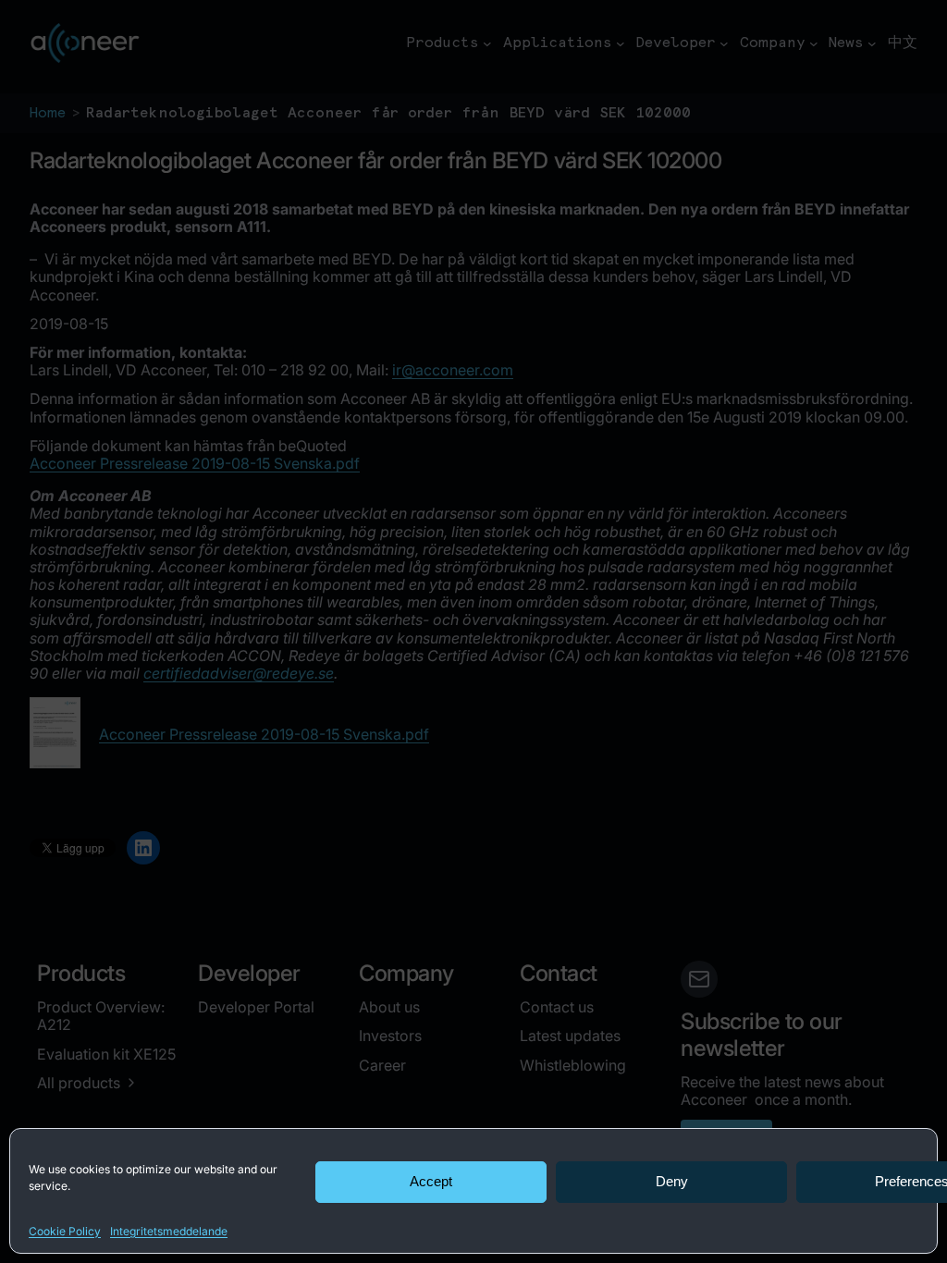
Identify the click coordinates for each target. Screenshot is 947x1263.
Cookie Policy (65, 1231)
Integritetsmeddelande (169, 1231)
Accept (431, 1181)
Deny (672, 1181)
